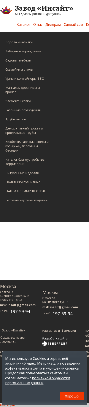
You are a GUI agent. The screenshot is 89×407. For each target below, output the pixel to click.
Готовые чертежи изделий (26, 200)
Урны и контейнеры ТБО (24, 78)
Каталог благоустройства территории (24, 161)
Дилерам (53, 24)
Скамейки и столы (19, 69)
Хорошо (72, 396)
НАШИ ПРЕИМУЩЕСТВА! (25, 191)
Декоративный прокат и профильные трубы (24, 130)
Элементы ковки (18, 101)
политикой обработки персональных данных (37, 380)
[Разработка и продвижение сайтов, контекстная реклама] (54, 344)
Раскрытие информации (59, 331)
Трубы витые (15, 119)
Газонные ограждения (23, 110)
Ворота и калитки (19, 42)
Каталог (23, 24)
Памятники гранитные (22, 182)
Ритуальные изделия (22, 173)
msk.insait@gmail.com (18, 305)
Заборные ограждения (23, 51)
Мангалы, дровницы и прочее (22, 89)
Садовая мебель (18, 60)
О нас (37, 24)
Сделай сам (73, 24)
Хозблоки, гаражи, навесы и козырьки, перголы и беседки (27, 145)
